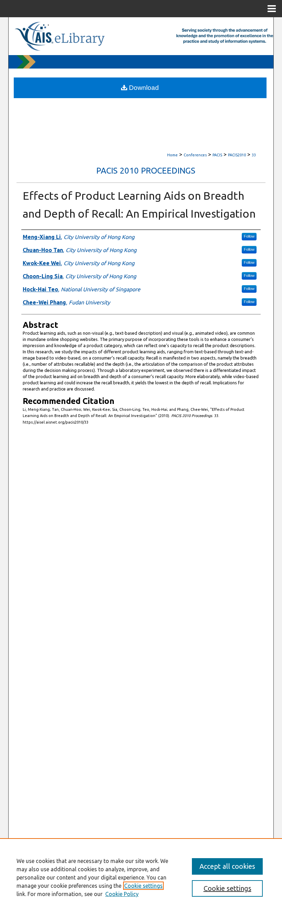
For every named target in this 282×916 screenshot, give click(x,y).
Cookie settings (143, 886)
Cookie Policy (122, 894)
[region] (141, 877)
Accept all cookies (227, 866)
